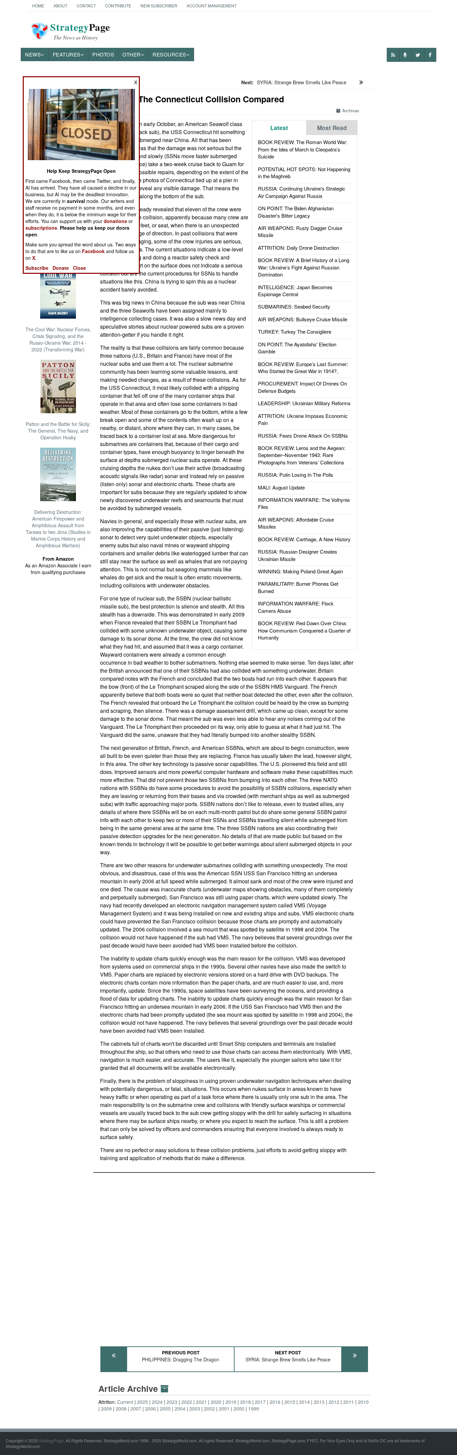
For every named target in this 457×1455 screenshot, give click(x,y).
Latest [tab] (279, 128)
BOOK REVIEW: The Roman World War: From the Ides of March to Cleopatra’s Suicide (302, 149)
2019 (230, 1401)
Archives (350, 110)
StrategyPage (51, 1440)
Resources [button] (169, 54)
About (60, 5)
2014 (304, 1401)
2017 (260, 1401)
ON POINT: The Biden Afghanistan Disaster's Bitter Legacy (296, 212)
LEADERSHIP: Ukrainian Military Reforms (304, 403)
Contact (86, 5)
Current (125, 1401)
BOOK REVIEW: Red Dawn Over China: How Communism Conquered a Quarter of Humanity (304, 630)
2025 (142, 1401)
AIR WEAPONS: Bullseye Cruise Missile (302, 319)
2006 (150, 1408)
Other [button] (131, 54)
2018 (245, 1401)
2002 (209, 1408)
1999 (253, 1408)
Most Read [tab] (332, 128)
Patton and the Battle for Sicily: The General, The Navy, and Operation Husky (58, 431)
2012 (334, 1401)
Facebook (93, 251)
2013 (319, 1401)
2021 (201, 1401)
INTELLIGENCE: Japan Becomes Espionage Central (295, 291)
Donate (61, 267)
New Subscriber (159, 5)
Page (80, 31)
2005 (165, 1408)
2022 (186, 1401)
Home (38, 5)
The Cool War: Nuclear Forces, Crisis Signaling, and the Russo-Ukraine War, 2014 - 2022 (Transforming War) (58, 339)
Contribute (118, 5)
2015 (289, 1401)
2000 (239, 1408)
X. (34, 257)
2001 (224, 1408)
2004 (180, 1408)
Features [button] (67, 54)
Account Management (212, 5)
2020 (216, 1401)
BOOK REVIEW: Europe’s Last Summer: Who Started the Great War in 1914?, (303, 367)
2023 (172, 1401)
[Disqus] (234, 1256)
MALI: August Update (281, 487)
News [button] (33, 54)
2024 (157, 1401)
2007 (135, 1408)
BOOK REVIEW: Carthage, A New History (304, 539)
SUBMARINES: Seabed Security (294, 306)
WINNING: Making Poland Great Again (300, 571)
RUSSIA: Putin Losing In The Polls (295, 474)
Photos (103, 54)
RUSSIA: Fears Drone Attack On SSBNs (303, 435)
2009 (106, 1408)
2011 (348, 1401)
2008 (121, 1408)
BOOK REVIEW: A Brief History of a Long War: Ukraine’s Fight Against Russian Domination (303, 267)
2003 (194, 1408)
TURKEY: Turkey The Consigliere (294, 331)
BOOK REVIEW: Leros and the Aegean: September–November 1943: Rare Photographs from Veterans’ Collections (301, 455)
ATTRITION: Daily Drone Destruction (298, 247)
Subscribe (37, 267)
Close (79, 267)
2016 (275, 1401)
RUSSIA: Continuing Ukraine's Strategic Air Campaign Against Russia (301, 192)
